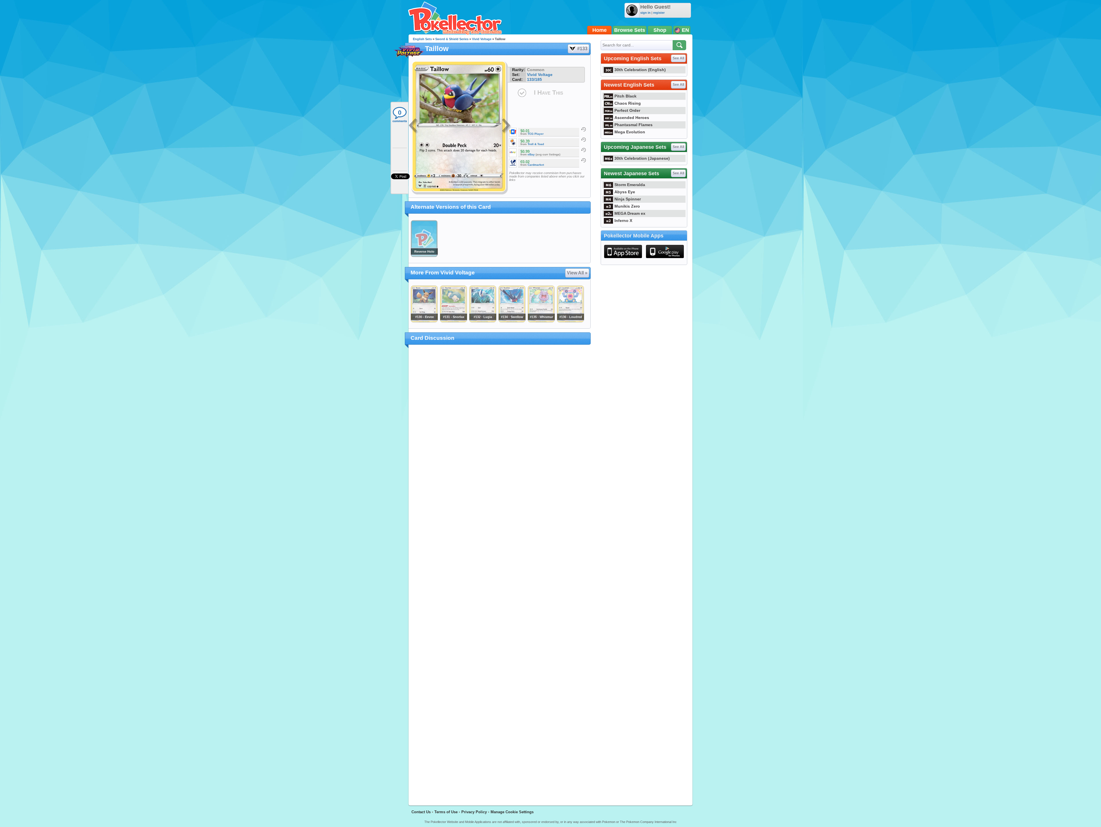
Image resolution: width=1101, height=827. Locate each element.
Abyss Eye (624, 192)
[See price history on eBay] (583, 150)
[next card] (507, 126)
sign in (645, 12)
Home (599, 30)
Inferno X (623, 220)
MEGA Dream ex (629, 213)
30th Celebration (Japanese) (642, 158)
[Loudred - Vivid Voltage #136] (570, 321)
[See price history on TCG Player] (583, 129)
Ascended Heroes (631, 117)
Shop (659, 30)
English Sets (422, 39)
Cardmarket (536, 164)
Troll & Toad (536, 144)
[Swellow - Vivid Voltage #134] (512, 321)
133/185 (534, 79)
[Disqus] (499, 571)
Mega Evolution (629, 132)
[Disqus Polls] (499, 424)
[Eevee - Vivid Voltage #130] (424, 321)
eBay (531, 154)
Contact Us (421, 812)
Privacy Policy (474, 812)
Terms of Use (446, 812)
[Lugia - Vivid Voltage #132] (482, 321)
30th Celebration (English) (640, 69)
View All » (577, 272)
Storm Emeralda (629, 184)
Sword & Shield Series (451, 39)
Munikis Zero (627, 206)
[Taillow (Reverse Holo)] (424, 255)
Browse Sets (629, 30)
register (659, 12)
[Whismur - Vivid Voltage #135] (541, 321)
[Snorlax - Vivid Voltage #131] (453, 321)
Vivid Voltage (481, 39)
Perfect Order (627, 110)
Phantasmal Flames (633, 124)
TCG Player (536, 133)
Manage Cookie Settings (512, 812)
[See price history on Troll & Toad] (583, 139)
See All (678, 58)
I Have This (548, 92)
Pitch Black (625, 96)
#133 (582, 48)
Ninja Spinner (627, 199)
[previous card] (413, 126)
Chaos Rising (627, 103)
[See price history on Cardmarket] (583, 160)
